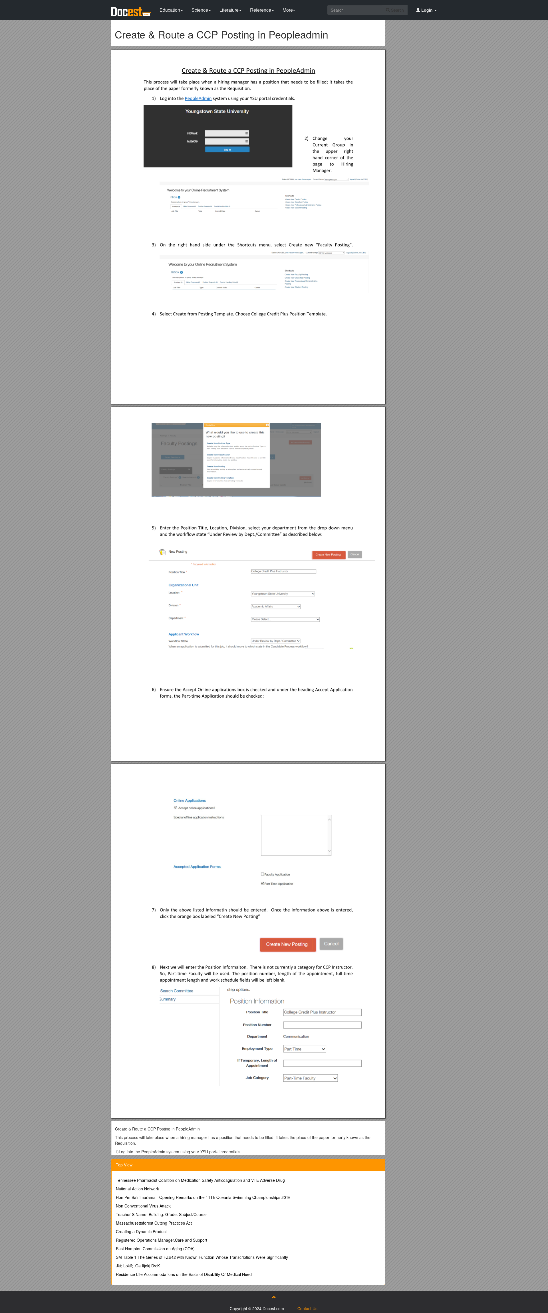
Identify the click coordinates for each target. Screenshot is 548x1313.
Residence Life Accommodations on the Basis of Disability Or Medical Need (184, 1274)
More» (289, 10)
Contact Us (307, 1308)
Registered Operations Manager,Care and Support (161, 1240)
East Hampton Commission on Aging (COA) (155, 1248)
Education (170, 10)
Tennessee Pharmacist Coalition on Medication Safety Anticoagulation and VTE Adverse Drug (200, 1180)
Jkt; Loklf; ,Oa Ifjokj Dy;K (138, 1266)
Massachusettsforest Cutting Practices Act (154, 1223)
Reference (260, 10)
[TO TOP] (274, 1297)
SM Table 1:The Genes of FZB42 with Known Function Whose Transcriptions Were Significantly (202, 1257)
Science (200, 10)
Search (397, 10)
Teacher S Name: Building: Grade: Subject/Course (161, 1214)
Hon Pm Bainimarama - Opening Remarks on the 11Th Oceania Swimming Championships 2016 (203, 1197)
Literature (229, 10)
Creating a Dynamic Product (141, 1231)
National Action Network (137, 1189)
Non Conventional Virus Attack (143, 1206)
